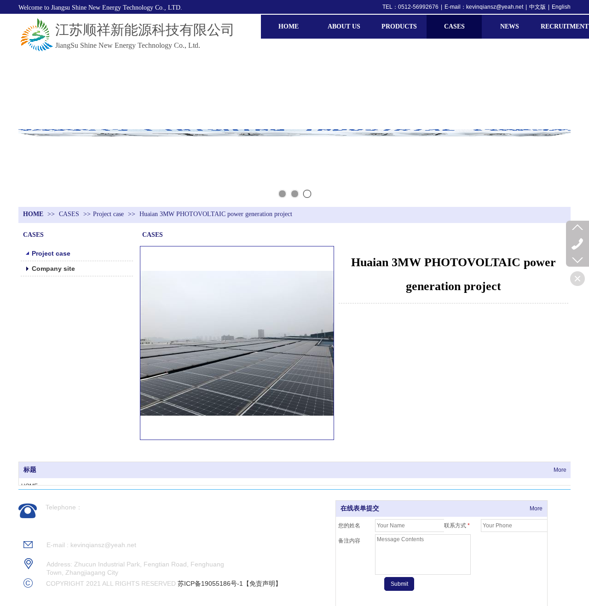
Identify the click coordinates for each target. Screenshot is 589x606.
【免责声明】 (262, 583)
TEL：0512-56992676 (410, 7)
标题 (29, 469)
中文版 (537, 7)
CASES (70, 214)
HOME (33, 214)
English (561, 7)
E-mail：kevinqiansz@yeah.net (484, 7)
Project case (108, 214)
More (560, 470)
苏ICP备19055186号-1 (210, 583)
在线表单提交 (360, 508)
